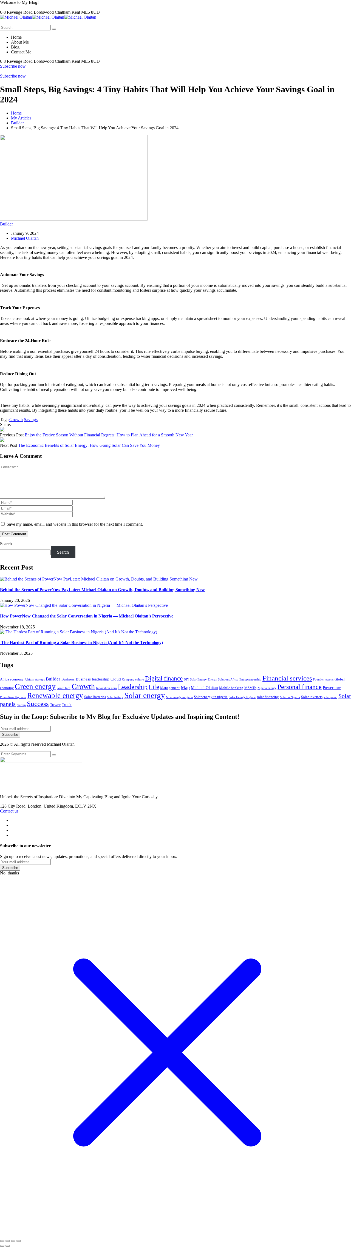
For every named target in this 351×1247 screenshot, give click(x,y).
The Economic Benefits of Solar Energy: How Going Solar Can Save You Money (89, 445)
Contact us (9, 811)
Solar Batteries (95, 697)
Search (6, 543)
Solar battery (115, 697)
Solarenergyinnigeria (179, 697)
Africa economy (12, 679)
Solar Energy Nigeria (242, 697)
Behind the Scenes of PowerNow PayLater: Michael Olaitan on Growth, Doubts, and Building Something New (102, 589)
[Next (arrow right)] (7, 1246)
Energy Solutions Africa (223, 679)
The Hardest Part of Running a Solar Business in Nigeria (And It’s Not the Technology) (81, 642)
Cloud (116, 679)
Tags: (4, 419)
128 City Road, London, (22, 806)
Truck (67, 704)
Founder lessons (323, 679)
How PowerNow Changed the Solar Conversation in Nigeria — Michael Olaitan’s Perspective (86, 616)
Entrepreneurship (250, 679)
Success (38, 703)
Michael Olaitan (25, 238)
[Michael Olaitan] (16, 17)
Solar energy (144, 695)
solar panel (330, 697)
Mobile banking (231, 688)
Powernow (332, 687)
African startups (35, 679)
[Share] (13, 1241)
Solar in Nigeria (290, 697)
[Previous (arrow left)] (2, 1246)
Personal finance (300, 686)
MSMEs (250, 688)
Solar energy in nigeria (211, 697)
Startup (21, 705)
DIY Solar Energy (195, 679)
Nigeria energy (266, 688)
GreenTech (63, 688)
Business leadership (92, 679)
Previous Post (12, 435)
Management (170, 688)
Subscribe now (13, 66)
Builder (17, 123)
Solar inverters (311, 697)
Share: (5, 424)
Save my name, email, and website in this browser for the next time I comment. (75, 524)
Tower (55, 704)
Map (185, 687)
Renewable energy (55, 695)
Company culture (133, 679)
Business (68, 679)
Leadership (133, 686)
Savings (31, 419)
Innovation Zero (106, 688)
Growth (16, 419)
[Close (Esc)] (18, 1241)
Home (16, 113)
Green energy (35, 686)
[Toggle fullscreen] (7, 1241)
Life (154, 686)
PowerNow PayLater (13, 697)
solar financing (268, 697)
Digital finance (164, 678)
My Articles (21, 118)
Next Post (8, 445)
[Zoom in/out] (2, 1241)
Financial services (287, 678)
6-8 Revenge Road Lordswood (27, 12)
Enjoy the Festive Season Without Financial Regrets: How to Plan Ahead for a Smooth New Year (109, 435)
